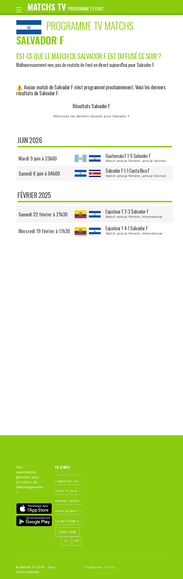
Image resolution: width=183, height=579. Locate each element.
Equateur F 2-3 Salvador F (127, 211)
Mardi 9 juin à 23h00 (38, 158)
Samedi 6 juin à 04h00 (39, 173)
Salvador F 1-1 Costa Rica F (127, 170)
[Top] (170, 568)
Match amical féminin (123, 161)
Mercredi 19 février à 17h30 (44, 231)
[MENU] (21, 9)
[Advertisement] (91, 313)
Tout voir (67, 532)
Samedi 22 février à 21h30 (43, 214)
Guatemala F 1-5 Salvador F (128, 155)
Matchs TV (65, 6)
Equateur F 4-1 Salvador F (127, 228)
